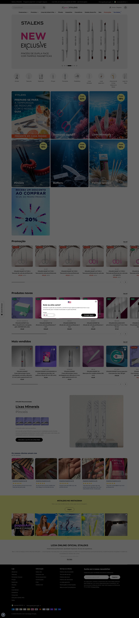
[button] (3, 615)
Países (45, 312)
